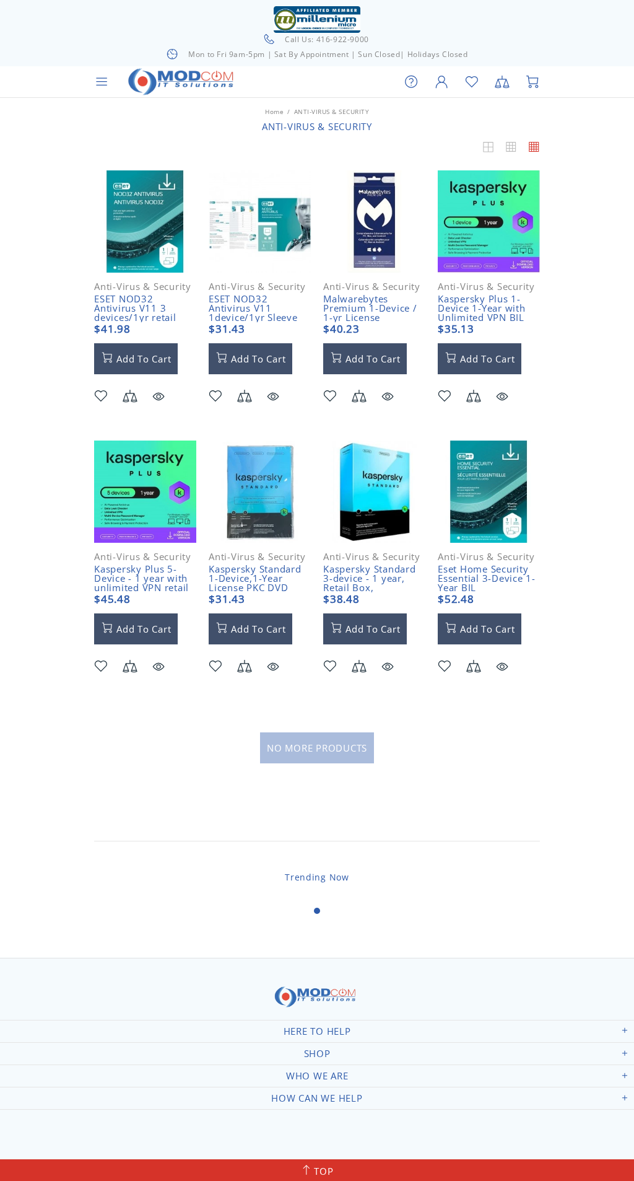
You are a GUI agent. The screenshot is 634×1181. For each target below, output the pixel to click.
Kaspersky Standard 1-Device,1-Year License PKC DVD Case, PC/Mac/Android (255, 587)
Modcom (183, 81)
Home (274, 111)
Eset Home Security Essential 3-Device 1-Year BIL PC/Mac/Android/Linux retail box (491, 587)
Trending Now (317, 877)
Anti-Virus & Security (142, 286)
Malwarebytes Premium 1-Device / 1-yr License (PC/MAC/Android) (370, 312)
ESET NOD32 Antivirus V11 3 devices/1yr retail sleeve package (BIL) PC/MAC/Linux (141, 317)
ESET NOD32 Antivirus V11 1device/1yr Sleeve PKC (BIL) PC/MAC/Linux (253, 317)
